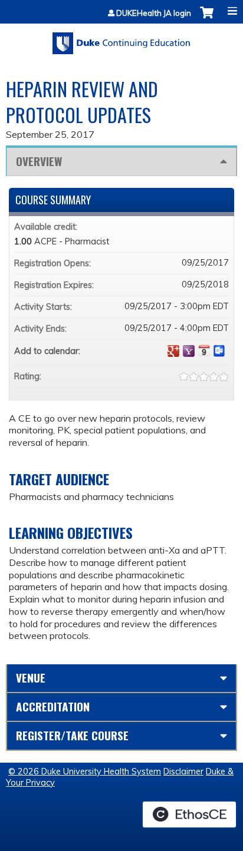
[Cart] (207, 18)
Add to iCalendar (204, 350)
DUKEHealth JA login (153, 13)
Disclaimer (183, 771)
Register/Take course (72, 735)
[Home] (121, 39)
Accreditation (53, 706)
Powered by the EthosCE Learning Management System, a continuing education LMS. (189, 814)
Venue (30, 677)
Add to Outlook (219, 351)
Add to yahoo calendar (189, 351)
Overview (39, 161)
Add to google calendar (173, 351)
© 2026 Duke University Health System (84, 771)
